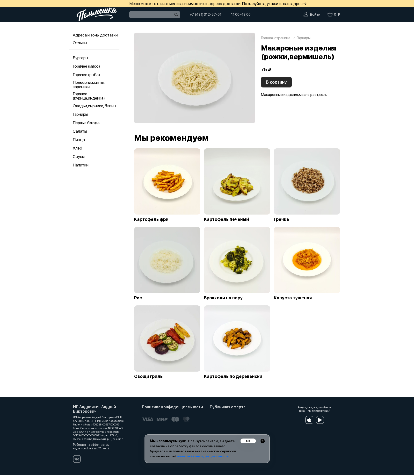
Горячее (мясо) (86, 66)
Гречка (281, 219)
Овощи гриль (148, 376)
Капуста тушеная (293, 297)
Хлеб (77, 148)
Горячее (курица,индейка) (89, 96)
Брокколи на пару (223, 297)
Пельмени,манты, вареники (88, 84)
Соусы (79, 156)
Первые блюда (86, 122)
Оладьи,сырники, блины (94, 105)
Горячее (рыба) (86, 74)
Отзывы (80, 42)
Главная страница (275, 38)
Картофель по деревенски (233, 376)
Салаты (80, 131)
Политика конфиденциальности (172, 407)
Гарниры (80, 114)
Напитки (80, 165)
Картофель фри (151, 219)
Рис (138, 297)
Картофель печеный (226, 219)
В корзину (276, 82)
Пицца (79, 139)
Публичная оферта (228, 407)
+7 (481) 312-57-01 (205, 14)
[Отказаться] (263, 441)
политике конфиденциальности (203, 456)
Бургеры (80, 57)
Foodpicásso (89, 448)
